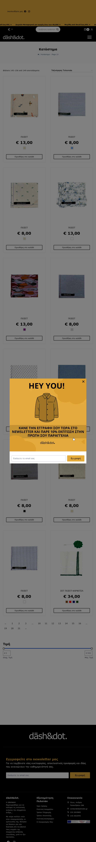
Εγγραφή (76, 458)
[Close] (83, 381)
